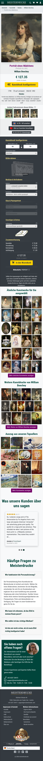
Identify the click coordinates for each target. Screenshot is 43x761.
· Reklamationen (7, 722)
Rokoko (20, 8)
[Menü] (2, 3)
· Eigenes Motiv (27, 709)
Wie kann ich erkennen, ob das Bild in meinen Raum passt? (19, 612)
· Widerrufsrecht (7, 719)
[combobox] (21, 153)
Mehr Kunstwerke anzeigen (21, 490)
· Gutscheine (26, 722)
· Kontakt (5, 709)
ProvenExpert (17, 541)
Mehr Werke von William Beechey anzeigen (21, 427)
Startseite (4, 8)
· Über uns (6, 724)
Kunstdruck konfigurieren (23, 84)
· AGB (4, 714)
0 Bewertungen (25, 132)
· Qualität (25, 714)
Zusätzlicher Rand (10, 150)
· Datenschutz (7, 717)
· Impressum (6, 712)
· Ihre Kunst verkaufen (29, 712)
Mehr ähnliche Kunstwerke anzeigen (21, 375)
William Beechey (29, 8)
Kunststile (12, 8)
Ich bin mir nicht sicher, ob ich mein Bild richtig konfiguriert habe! (20, 629)
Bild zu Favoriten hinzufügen (23, 128)
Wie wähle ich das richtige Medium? (19, 621)
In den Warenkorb (22, 262)
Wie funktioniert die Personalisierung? (20, 575)
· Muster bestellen (28, 724)
